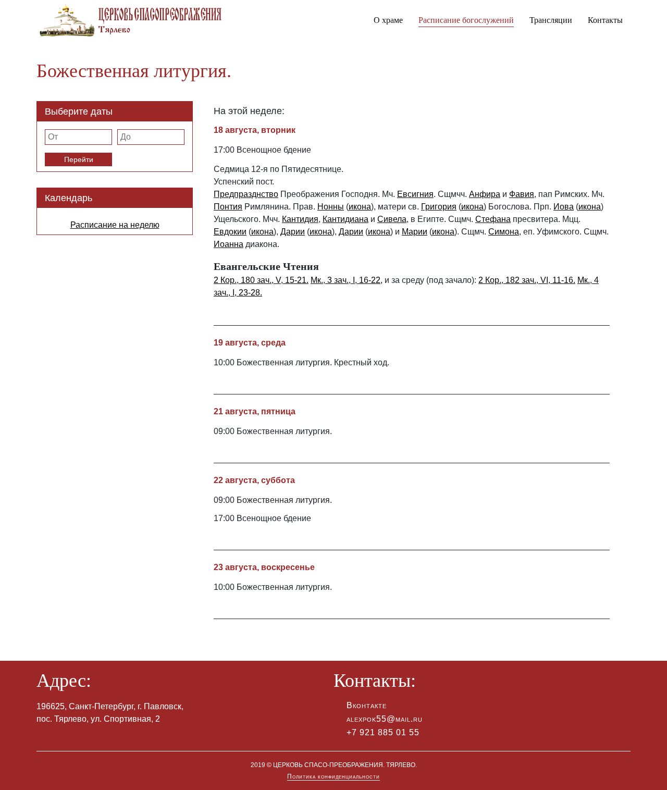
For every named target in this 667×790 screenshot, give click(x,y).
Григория (438, 206)
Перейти (78, 159)
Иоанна (228, 244)
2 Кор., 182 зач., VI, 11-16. (526, 280)
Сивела (391, 219)
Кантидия (300, 219)
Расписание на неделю (114, 224)
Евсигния (415, 194)
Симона (503, 231)
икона (360, 206)
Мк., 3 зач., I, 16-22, (346, 280)
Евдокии (230, 231)
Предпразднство (246, 194)
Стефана (493, 219)
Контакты (605, 20)
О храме (388, 20)
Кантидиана (345, 219)
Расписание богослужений (466, 20)
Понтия (228, 206)
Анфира (484, 194)
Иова (563, 206)
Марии (414, 231)
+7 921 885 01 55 (383, 732)
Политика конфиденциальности (333, 776)
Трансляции (550, 20)
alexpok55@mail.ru (385, 718)
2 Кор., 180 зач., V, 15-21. (261, 280)
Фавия (521, 194)
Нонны (330, 206)
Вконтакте (367, 705)
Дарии (292, 231)
